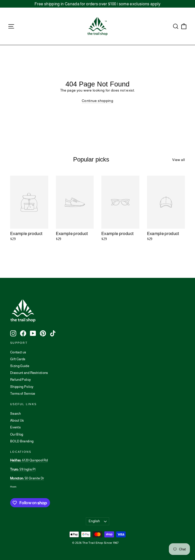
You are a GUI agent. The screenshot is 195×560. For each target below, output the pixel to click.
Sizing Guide (19, 366)
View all (178, 160)
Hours (13, 486)
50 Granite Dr (27, 478)
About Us (17, 420)
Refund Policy (20, 380)
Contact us (18, 352)
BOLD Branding (22, 441)
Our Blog (16, 434)
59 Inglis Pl (23, 469)
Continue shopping (97, 101)
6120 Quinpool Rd (29, 460)
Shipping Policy (21, 387)
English (94, 521)
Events (15, 427)
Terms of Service (22, 393)
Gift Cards (17, 359)
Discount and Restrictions (29, 373)
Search (15, 414)
